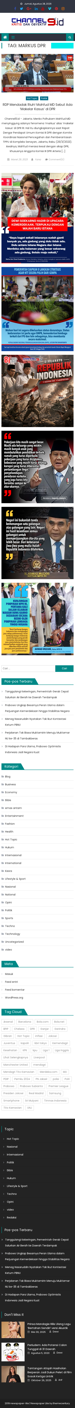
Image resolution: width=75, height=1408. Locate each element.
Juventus (9, 1043)
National (10, 894)
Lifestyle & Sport (15, 879)
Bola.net (59, 1022)
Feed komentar (15, 990)
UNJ (29, 1108)
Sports (9, 918)
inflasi (39, 1036)
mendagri (39, 1065)
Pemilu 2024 (22, 1079)
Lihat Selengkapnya (15, 1057)
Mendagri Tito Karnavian (18, 1072)
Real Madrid (36, 1093)
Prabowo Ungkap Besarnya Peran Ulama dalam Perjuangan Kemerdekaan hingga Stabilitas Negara (37, 708)
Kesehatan (10, 1050)
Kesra (8, 871)
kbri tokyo (41, 1043)
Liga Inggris (62, 1050)
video (8, 949)
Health (9, 831)
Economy (11, 792)
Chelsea (19, 1029)
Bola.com (43, 1022)
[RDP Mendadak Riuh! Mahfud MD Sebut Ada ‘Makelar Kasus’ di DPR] (37, 73)
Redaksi (11, 1217)
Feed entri (11, 982)
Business (10, 784)
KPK (25, 1050)
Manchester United (15, 1065)
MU (65, 1072)
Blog (7, 776)
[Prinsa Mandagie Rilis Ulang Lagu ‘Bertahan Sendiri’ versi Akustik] (13, 1330)
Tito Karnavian (12, 1108)
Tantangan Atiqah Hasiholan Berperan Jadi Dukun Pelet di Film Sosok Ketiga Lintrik (49, 1372)
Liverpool (39, 1057)
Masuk (9, 974)
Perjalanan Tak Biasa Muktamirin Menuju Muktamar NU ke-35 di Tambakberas (37, 735)
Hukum (9, 847)
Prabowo (8, 1086)
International (13, 863)
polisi (56, 1079)
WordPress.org (14, 997)
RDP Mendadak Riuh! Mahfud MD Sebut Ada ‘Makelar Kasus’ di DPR (37, 106)
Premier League (58, 1086)
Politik (44, 98)
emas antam (13, 808)
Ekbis (8, 800)
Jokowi (52, 1036)
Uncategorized (14, 942)
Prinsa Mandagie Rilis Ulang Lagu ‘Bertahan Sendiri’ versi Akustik (49, 1326)
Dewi (56, 1331)
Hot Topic (32, 98)
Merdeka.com (48, 1072)
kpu (35, 1050)
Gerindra (59, 1029)
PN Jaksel (41, 1079)
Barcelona (24, 1022)
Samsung (55, 1093)
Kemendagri (60, 1043)
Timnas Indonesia (55, 1100)
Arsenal (8, 1022)
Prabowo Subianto (31, 1086)
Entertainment (14, 816)
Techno (10, 926)
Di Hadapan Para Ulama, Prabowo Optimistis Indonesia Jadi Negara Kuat (33, 749)
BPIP (5, 1029)
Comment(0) (56, 159)
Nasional (10, 887)
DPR (32, 1029)
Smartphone (11, 1100)
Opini (8, 902)
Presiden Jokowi (13, 1093)
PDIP (6, 1079)
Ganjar (44, 1029)
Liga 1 (46, 1050)
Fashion (10, 824)
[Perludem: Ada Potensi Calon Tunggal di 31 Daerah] (13, 1352)
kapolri (25, 1043)
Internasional (13, 855)
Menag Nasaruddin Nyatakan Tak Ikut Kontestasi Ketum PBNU (35, 722)
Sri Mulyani (31, 1100)
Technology (12, 934)
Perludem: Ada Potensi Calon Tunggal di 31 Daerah (47, 1347)
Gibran (7, 1036)
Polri (67, 1079)
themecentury (61, 1403)
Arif (60, 1380)
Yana (38, 159)
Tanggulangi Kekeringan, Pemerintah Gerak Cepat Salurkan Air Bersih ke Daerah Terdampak (37, 694)
